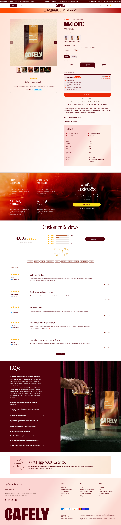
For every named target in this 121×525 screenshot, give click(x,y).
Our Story (101, 487)
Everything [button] (76, 261)
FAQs (81, 487)
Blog (100, 489)
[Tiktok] (12, 500)
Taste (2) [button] (57, 261)
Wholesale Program (104, 493)
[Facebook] (6, 500)
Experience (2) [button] (50, 261)
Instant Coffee (65, 493)
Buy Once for (87, 99)
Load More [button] (60, 354)
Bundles (63, 496)
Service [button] (91, 261)
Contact (101, 496)
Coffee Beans (65, 491)
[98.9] (57, 251)
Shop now (86, 204)
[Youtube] (16, 500)
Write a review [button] (95, 239)
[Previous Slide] (11, 42)
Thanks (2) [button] (63, 261)
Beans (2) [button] (43, 261)
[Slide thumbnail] (19, 70)
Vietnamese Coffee (66, 489)
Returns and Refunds (85, 493)
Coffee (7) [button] (30, 261)
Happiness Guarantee (86, 491)
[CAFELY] (60, 5)
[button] (87, 104)
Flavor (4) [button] (36, 261)
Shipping (82, 496)
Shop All (63, 487)
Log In (101, 5)
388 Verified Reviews (78, 19)
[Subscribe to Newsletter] (30, 489)
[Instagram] (9, 500)
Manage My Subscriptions (87, 489)
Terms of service (64, 518)
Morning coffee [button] (84, 261)
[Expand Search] (107, 6)
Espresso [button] (70, 261)
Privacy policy (70, 518)
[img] (15, 274)
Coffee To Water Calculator (106, 491)
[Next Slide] (55, 42)
